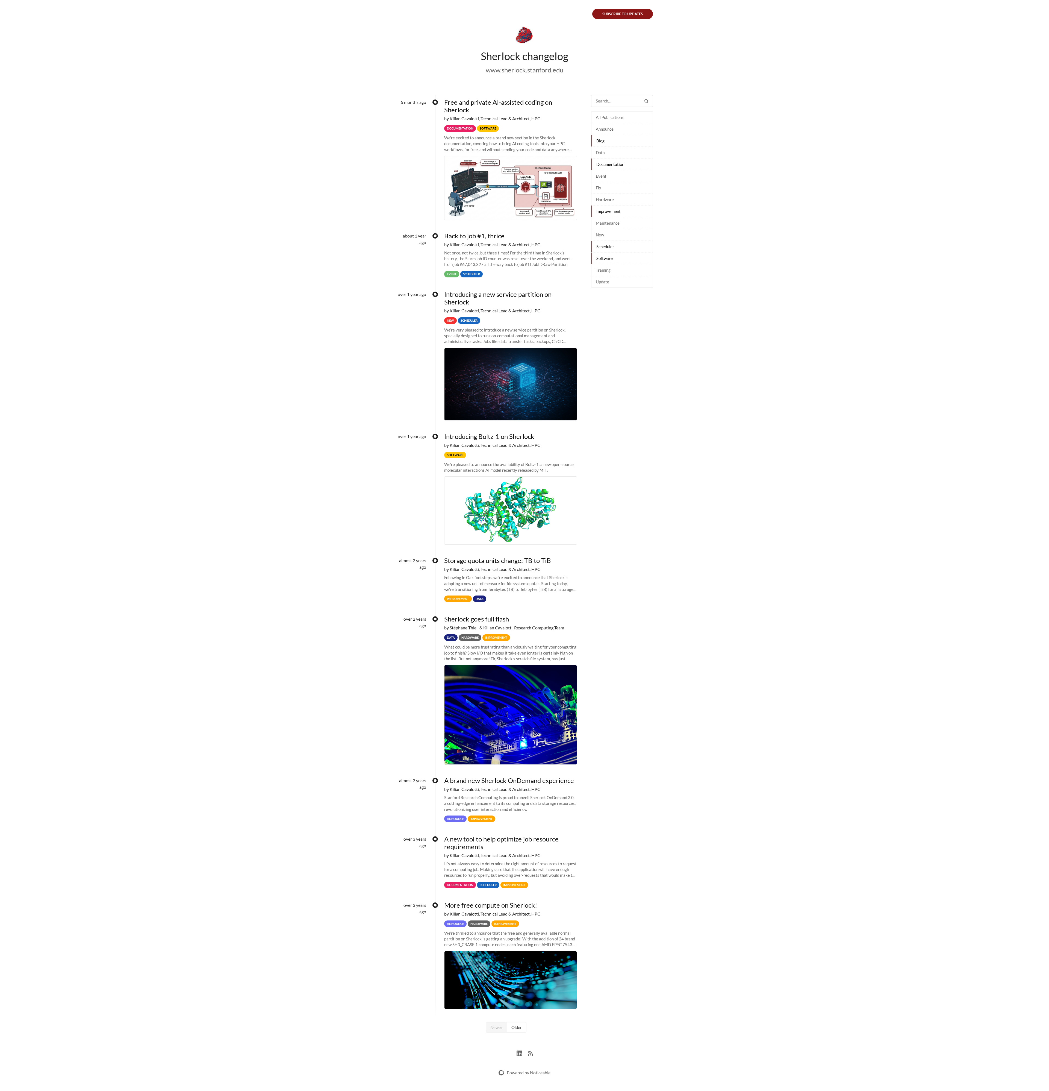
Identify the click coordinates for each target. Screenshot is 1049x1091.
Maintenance (608, 223)
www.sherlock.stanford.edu (524, 70)
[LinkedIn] (522, 1052)
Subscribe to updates (622, 14)
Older (516, 1027)
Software (604, 258)
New (600, 234)
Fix (598, 187)
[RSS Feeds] (530, 1052)
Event (601, 176)
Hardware (605, 199)
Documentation (610, 164)
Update (602, 281)
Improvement (608, 211)
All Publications (610, 117)
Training (603, 270)
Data (600, 152)
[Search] (646, 101)
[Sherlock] (524, 36)
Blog (600, 140)
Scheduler (605, 246)
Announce (605, 129)
